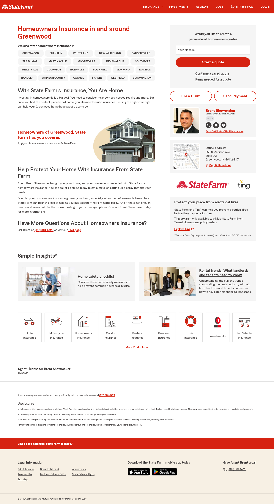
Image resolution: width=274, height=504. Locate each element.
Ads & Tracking (26, 469)
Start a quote (213, 62)
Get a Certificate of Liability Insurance (224, 131)
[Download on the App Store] (139, 471)
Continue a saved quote (212, 73)
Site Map (23, 479)
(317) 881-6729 (243, 6)
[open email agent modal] (216, 125)
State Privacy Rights (83, 474)
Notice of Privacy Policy (53, 474)
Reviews (202, 6)
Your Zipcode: (186, 49)
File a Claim (191, 96)
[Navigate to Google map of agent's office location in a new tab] (223, 125)
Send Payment (235, 96)
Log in (265, 6)
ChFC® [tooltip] (210, 118)
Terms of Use (25, 474)
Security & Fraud (49, 469)
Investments (178, 6)
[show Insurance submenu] (160, 6)
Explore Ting (182, 229)
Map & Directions (220, 165)
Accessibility (79, 469)
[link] (17, 6)
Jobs (219, 6)
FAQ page (74, 230)
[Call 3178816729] (209, 125)
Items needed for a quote (213, 79)
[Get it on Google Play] (164, 471)
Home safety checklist (96, 276)
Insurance (151, 6)
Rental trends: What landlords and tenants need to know (223, 273)
